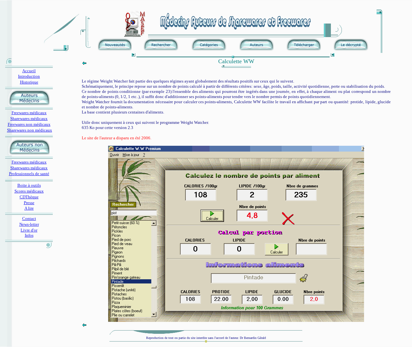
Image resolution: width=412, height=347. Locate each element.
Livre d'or (29, 230)
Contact (29, 218)
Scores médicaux (29, 191)
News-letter (29, 224)
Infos (29, 235)
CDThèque (29, 196)
